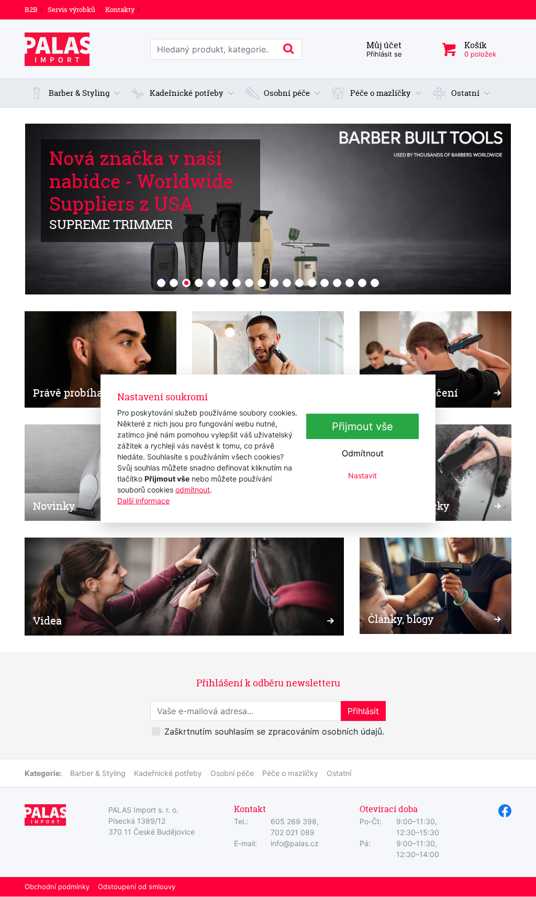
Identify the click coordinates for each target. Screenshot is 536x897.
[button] (75, 93)
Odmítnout (363, 453)
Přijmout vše (362, 426)
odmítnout (192, 489)
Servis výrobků (71, 9)
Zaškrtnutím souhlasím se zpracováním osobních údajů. (274, 731)
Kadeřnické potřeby (168, 773)
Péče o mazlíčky (290, 773)
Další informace (143, 500)
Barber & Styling (98, 773)
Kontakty (120, 9)
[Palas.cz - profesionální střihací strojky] (57, 49)
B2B (31, 9)
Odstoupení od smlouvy (136, 886)
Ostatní (339, 773)
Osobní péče (232, 773)
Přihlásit (363, 711)
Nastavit (362, 475)
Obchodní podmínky (57, 886)
